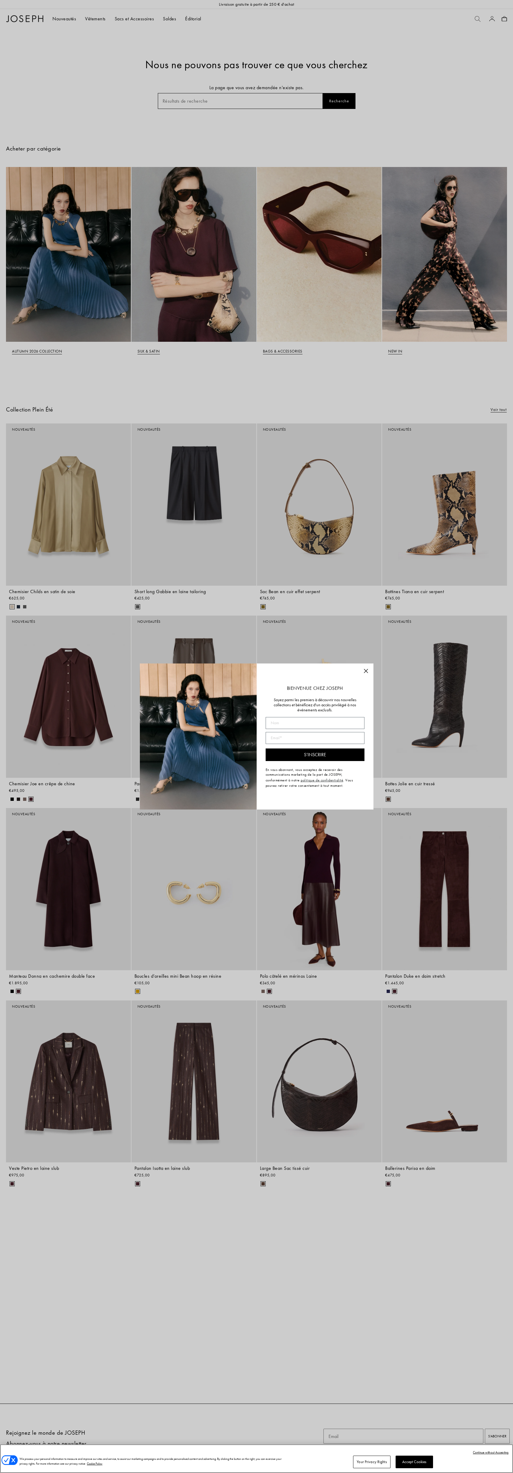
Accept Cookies (414, 1461)
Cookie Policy (94, 1464)
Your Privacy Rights (372, 1461)
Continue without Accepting (491, 1452)
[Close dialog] (365, 670)
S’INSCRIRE (315, 754)
